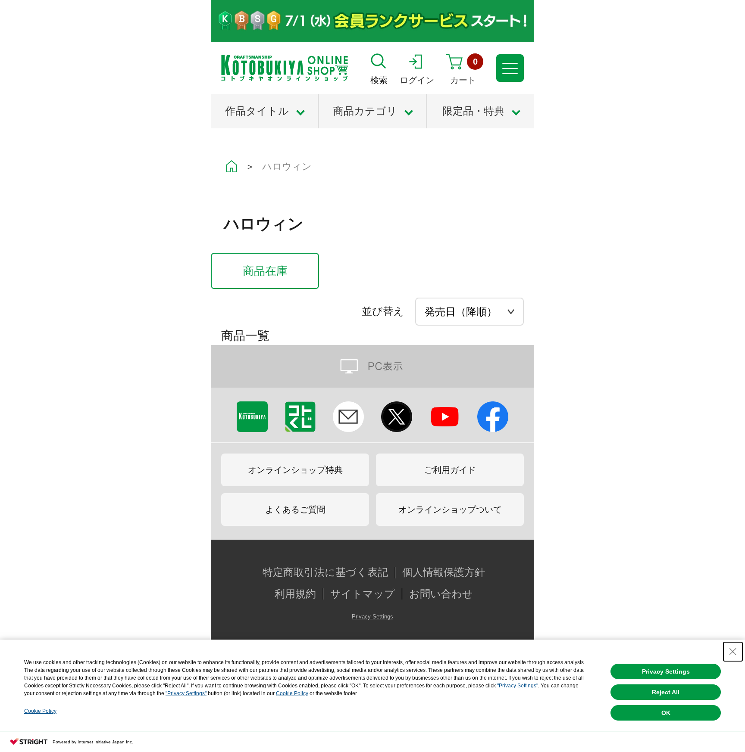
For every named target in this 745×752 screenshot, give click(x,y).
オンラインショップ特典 (295, 470)
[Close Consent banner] (732, 651)
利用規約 (295, 594)
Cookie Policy (292, 693)
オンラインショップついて (450, 509)
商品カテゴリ (365, 111)
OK (665, 712)
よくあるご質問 (295, 509)
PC (372, 366)
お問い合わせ (441, 594)
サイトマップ (362, 594)
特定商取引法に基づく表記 (325, 572)
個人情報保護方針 (443, 572)
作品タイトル (257, 111)
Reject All (665, 692)
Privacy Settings (372, 616)
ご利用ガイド (450, 470)
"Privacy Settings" (517, 686)
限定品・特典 (473, 111)
